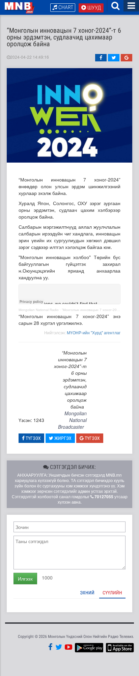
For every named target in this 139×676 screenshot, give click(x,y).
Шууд (93, 7)
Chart (65, 7)
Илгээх (25, 578)
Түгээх (33, 438)
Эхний (87, 592)
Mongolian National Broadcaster (72, 420)
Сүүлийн (112, 592)
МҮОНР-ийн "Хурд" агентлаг (93, 332)
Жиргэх (62, 438)
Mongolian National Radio (39, 310)
